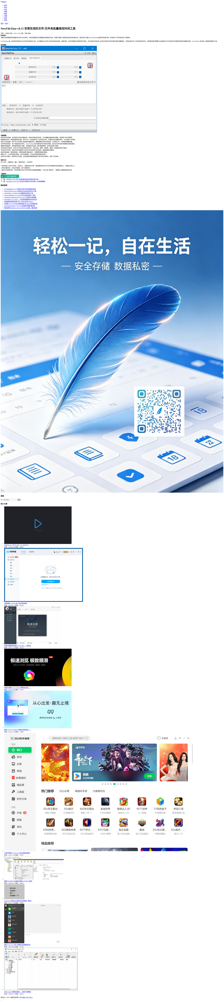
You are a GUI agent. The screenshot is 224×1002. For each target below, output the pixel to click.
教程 (5, 13)
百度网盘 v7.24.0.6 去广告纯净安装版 (15, 603)
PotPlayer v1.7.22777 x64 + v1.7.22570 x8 (16, 545)
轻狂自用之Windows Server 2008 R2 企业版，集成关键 (20, 208)
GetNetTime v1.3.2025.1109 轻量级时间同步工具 (18, 193)
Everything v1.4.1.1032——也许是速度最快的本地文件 (20, 199)
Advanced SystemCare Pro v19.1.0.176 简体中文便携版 (20, 197)
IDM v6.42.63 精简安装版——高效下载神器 (17, 992)
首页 (5, 5)
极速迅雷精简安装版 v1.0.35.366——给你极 (17, 645)
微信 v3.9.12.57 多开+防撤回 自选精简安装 (17, 945)
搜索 (19, 499)
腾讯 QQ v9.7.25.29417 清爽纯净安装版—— (17, 730)
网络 (5, 20)
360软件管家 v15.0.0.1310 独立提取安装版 (17, 853)
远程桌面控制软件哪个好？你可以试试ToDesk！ (19, 201)
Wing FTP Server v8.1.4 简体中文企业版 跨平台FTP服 (20, 191)
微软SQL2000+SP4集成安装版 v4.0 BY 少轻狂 (18, 881)
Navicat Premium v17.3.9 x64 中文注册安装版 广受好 (20, 195)
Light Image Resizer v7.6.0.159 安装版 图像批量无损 (19, 206)
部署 (5, 11)
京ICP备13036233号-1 (26, 997)
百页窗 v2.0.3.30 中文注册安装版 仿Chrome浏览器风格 (20, 203)
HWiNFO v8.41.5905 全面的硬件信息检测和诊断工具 (22, 179)
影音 (5, 18)
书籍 (5, 16)
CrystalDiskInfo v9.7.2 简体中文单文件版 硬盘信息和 (20, 189)
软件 (5, 7)
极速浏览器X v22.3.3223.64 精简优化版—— (17, 687)
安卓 (5, 9)
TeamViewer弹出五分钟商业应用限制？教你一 (18, 901)
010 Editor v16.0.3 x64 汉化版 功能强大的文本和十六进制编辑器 (25, 181)
